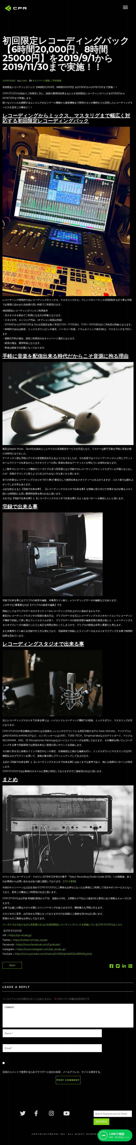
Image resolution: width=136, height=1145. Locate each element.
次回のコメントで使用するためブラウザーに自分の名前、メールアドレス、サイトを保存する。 (52, 1071)
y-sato (24, 80)
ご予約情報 (56, 80)
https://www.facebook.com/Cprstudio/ (38, 944)
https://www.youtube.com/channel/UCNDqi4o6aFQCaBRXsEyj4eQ (53, 953)
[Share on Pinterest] (130, 966)
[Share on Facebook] (111, 966)
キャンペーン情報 (41, 80)
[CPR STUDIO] (16, 9)
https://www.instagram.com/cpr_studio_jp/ (41, 949)
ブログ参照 (69, 881)
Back (12, 965)
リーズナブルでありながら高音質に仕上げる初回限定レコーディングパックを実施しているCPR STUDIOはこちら (62, 924)
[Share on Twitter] (118, 966)
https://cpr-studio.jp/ (20, 935)
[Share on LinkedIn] (124, 966)
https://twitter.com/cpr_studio (30, 940)
